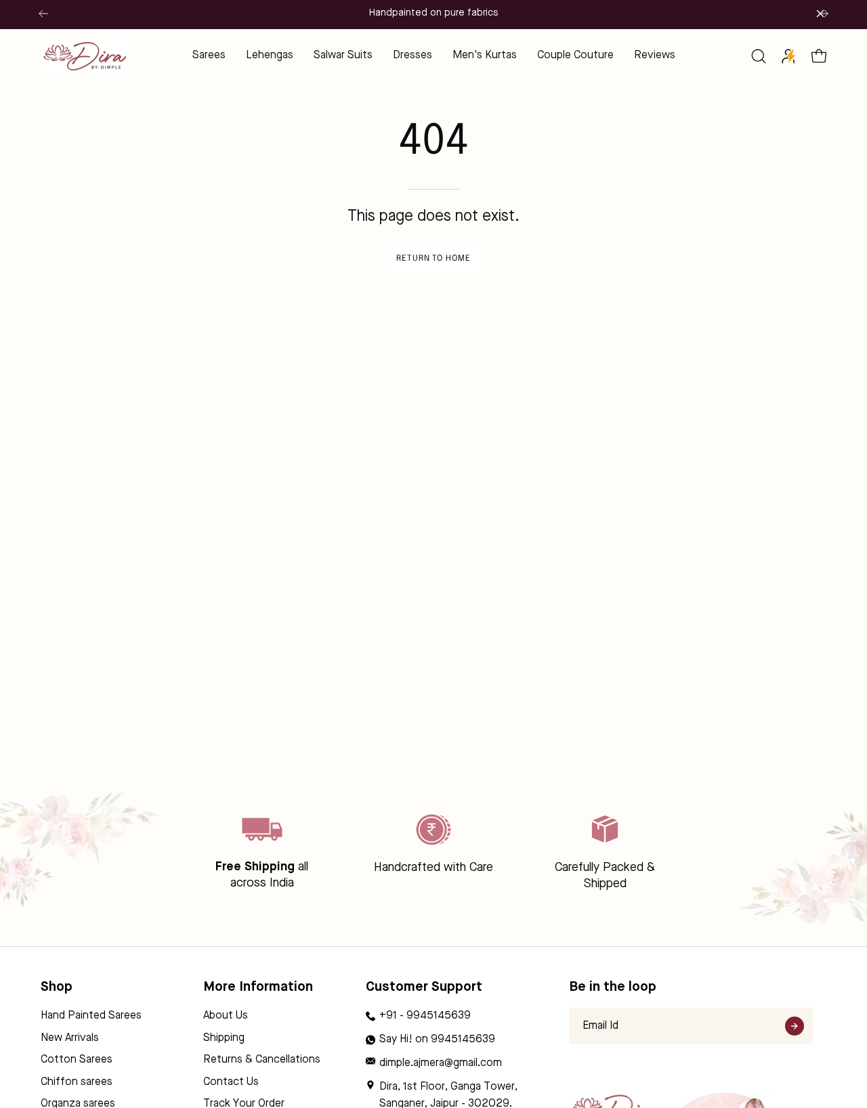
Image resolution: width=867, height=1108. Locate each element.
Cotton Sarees (76, 1059)
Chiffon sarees (76, 1082)
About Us (225, 1015)
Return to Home (433, 259)
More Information (258, 987)
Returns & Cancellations (261, 1059)
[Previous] (43, 13)
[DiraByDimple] (85, 55)
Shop (56, 987)
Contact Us (231, 1082)
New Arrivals (70, 1038)
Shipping (224, 1038)
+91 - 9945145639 (425, 1015)
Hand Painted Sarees (91, 1015)
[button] (758, 56)
